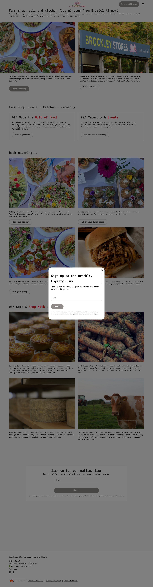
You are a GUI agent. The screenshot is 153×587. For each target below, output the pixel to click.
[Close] (102, 270)
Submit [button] (57, 306)
